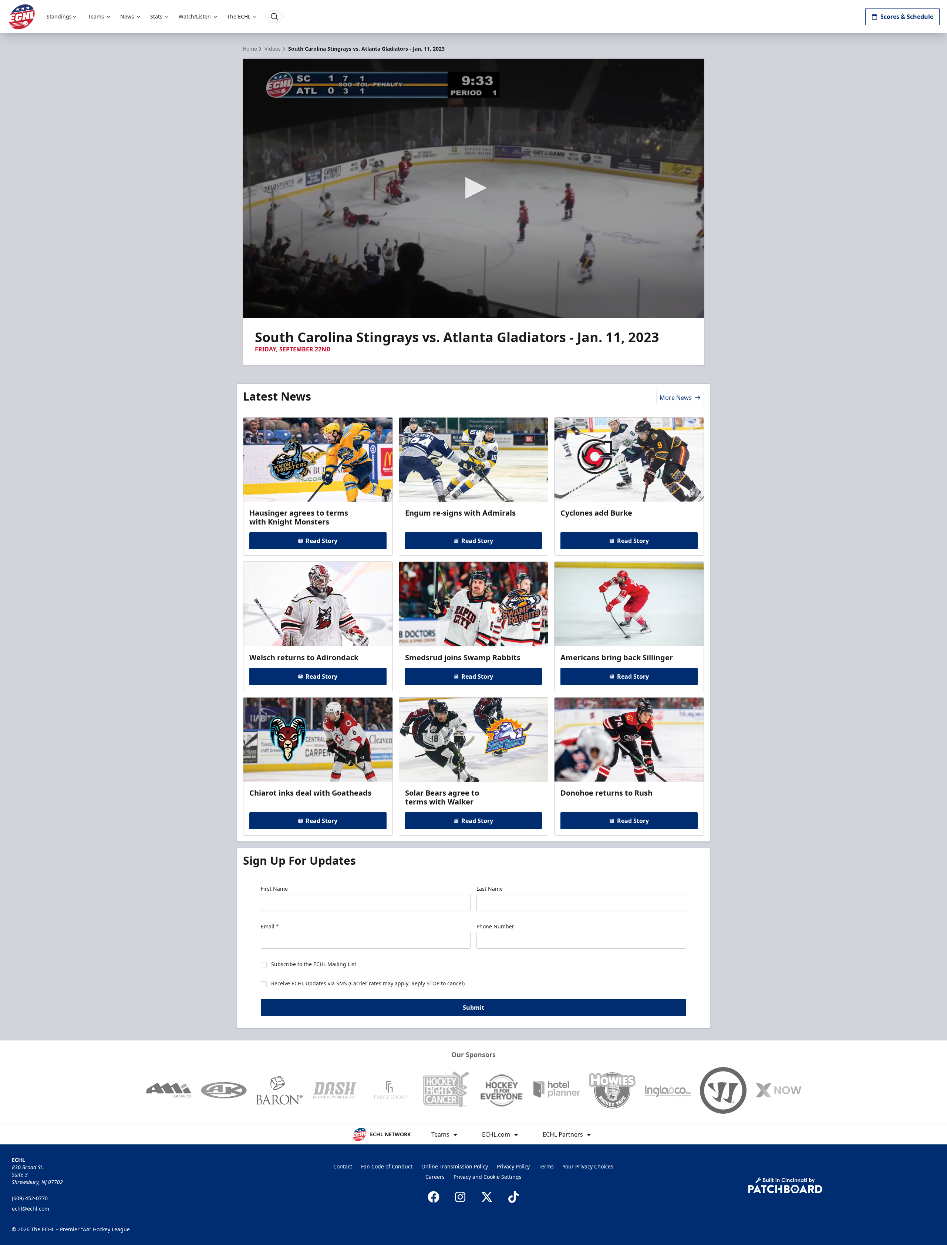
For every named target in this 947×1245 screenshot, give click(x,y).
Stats (156, 16)
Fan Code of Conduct (386, 1166)
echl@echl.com (30, 1208)
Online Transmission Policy (454, 1166)
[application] (473, 188)
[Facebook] (433, 1197)
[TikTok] (513, 1197)
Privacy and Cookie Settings (488, 1176)
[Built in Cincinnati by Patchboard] (785, 1185)
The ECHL (238, 16)
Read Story (321, 541)
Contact (342, 1166)
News (127, 16)
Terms (546, 1166)
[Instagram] (460, 1197)
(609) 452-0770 (30, 1198)
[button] (473, 188)
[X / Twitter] (486, 1197)
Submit (473, 1007)
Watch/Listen (195, 16)
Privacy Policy (513, 1166)
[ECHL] (21, 17)
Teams (96, 16)
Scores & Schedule (906, 17)
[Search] (274, 16)
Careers (435, 1176)
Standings (59, 16)
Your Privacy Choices (588, 1166)
